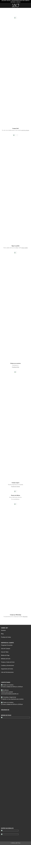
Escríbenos (6, 690)
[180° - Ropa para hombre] (15, 5)
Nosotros (3, 630)
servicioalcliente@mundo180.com (9, 693)
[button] (2, 5)
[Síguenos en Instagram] (15, 713)
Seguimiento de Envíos (7, 668)
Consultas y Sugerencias (9, 697)
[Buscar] (29, 5)
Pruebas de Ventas (6, 637)
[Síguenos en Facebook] (13, 713)
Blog (2, 633)
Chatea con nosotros (8, 684)
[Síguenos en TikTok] (18, 713)
